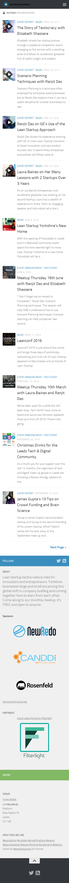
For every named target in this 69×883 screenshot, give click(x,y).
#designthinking (29, 844)
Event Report (25, 22)
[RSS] (64, 561)
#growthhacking (36, 840)
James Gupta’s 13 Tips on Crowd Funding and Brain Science (38, 505)
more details (9, 799)
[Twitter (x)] (58, 561)
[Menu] (64, 4)
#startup (57, 844)
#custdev (22, 840)
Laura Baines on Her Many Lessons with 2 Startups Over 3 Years (41, 178)
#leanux (50, 840)
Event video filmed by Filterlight (34, 718)
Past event (50, 267)
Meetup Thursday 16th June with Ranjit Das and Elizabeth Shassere (41, 284)
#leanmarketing (11, 844)
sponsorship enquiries (15, 701)
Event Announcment (29, 267)
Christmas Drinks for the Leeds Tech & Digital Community (37, 451)
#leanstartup (10, 840)
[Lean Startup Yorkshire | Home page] (21, 4)
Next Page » (58, 547)
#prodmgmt (45, 844)
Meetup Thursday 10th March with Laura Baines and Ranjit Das (41, 393)
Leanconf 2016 (29, 340)
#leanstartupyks (22, 848)
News (39, 22)
